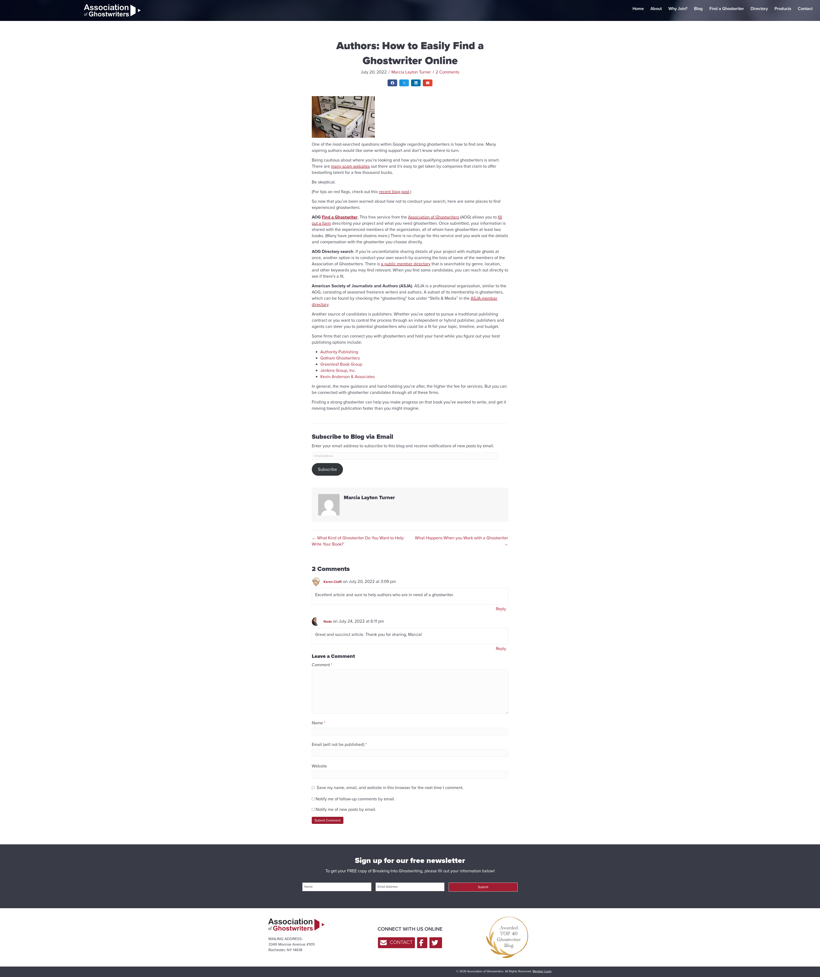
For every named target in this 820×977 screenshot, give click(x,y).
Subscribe (327, 469)
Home (638, 8)
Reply (501, 609)
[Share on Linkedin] (416, 82)
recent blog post (394, 191)
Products (783, 8)
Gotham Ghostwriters (340, 358)
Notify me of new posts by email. (346, 809)
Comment (322, 665)
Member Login (542, 971)
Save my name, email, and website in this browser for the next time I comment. (390, 788)
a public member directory (405, 264)
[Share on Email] (427, 82)
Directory (759, 8)
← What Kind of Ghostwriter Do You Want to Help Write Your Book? (358, 541)
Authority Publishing (339, 352)
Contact (805, 8)
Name (318, 723)
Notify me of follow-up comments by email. (355, 799)
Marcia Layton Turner (411, 72)
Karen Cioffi (333, 581)
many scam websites (350, 166)
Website (319, 766)
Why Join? (677, 8)
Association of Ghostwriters (433, 217)
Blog (698, 8)
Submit (483, 887)
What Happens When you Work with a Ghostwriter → (461, 541)
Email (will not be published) (339, 744)
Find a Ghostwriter (726, 8)
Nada (328, 621)
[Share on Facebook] (392, 82)
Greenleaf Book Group (341, 364)
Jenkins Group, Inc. (338, 370)
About (656, 8)
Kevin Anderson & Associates (347, 376)
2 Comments (447, 72)
